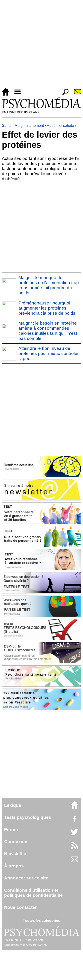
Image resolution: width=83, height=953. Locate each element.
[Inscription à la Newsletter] (75, 94)
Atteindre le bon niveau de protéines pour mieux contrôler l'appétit (48, 353)
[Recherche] (63, 94)
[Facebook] (74, 821)
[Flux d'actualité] (74, 848)
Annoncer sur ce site (26, 877)
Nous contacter (20, 907)
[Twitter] (74, 834)
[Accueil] (7, 94)
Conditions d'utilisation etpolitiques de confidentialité (33, 893)
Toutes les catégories (41, 920)
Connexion (15, 841)
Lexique (12, 805)
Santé (7, 125)
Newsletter (15, 853)
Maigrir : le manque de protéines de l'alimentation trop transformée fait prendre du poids (48, 285)
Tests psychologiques (27, 817)
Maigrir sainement (29, 125)
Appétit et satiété (60, 125)
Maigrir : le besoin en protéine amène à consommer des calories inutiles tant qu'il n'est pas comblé (47, 331)
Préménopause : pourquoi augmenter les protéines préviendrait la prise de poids (46, 308)
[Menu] (19, 94)
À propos (14, 865)
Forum (11, 829)
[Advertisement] (41, 44)
